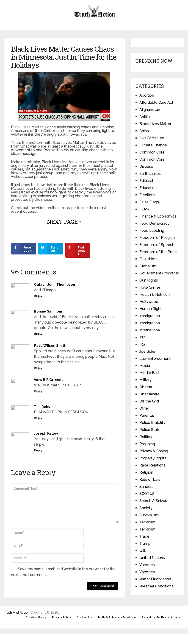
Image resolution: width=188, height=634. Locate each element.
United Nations (152, 558)
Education (148, 188)
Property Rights (152, 458)
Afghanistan (149, 109)
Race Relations (152, 465)
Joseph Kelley (46, 433)
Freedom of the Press (158, 252)
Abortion (146, 95)
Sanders (146, 486)
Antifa (144, 117)
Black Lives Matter (155, 124)
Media (144, 365)
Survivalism (149, 515)
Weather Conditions (156, 586)
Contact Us (84, 617)
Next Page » (64, 221)
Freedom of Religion (157, 237)
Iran (142, 337)
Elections (147, 195)
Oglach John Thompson (54, 284)
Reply (38, 296)
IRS (142, 344)
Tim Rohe (42, 407)
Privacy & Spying (153, 451)
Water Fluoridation (155, 579)
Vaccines (147, 565)
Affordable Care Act (156, 102)
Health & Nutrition (154, 294)
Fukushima (148, 259)
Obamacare (149, 394)
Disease (146, 166)
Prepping (147, 444)
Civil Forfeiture (151, 138)
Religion (146, 472)
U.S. (142, 550)
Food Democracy (154, 223)
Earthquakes (150, 173)
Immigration (149, 316)
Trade (144, 536)
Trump (145, 543)
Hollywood (148, 301)
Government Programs (159, 273)
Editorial (146, 181)
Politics (145, 437)
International (150, 330)
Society (145, 508)
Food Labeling (151, 230)
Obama (145, 387)
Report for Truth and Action (161, 617)
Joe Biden (147, 351)
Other (144, 408)
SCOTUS (147, 494)
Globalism (148, 266)
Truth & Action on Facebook (116, 617)
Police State (149, 429)
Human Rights (151, 309)
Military (145, 380)
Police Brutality (152, 422)
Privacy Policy (61, 617)
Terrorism (147, 522)
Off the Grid (149, 401)
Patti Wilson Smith (50, 346)
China (144, 131)
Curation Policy (36, 617)
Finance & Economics (157, 216)
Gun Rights (148, 280)
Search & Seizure (154, 501)
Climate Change (153, 145)
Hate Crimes (150, 287)
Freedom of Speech (156, 245)
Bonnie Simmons (48, 311)
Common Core (152, 152)
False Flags (149, 202)
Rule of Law (149, 479)
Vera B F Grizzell (48, 380)
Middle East (149, 373)
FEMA (144, 209)
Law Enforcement (155, 358)
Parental (146, 415)
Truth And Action (17, 612)
